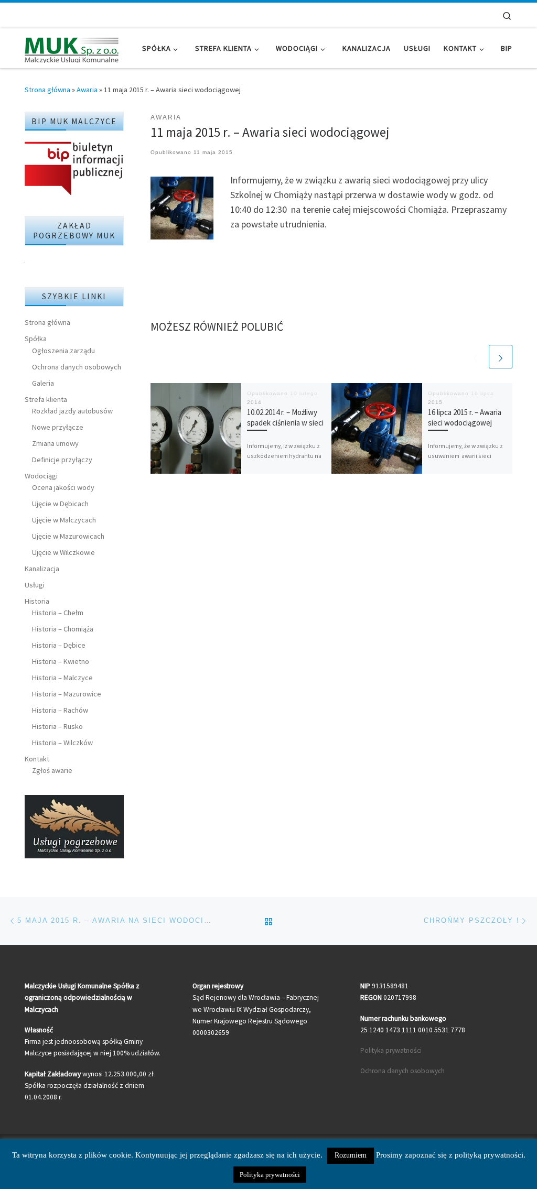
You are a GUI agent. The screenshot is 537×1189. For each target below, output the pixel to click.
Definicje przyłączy (62, 459)
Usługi (35, 585)
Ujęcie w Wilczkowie (63, 552)
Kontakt (37, 758)
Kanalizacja (42, 568)
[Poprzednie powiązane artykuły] (475, 356)
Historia (37, 601)
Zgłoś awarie (52, 770)
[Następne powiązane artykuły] (500, 356)
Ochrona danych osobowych (76, 367)
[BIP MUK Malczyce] (74, 169)
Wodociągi (41, 476)
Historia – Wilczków (62, 742)
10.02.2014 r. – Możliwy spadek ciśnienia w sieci (285, 417)
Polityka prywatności (391, 1050)
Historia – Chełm (57, 612)
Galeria (43, 383)
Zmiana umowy (55, 443)
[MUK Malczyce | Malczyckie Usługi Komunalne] (72, 48)
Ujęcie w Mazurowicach (68, 536)
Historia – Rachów (60, 710)
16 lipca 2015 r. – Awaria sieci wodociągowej (464, 417)
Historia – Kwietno (60, 661)
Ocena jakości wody (63, 487)
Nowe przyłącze (57, 427)
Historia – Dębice (58, 645)
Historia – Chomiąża (62, 629)
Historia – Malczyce (62, 677)
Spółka (36, 338)
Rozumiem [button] (351, 1155)
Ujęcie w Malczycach (64, 520)
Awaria (87, 89)
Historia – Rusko (57, 726)
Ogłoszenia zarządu (63, 350)
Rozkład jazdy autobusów (72, 411)
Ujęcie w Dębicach (60, 503)
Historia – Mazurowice (66, 694)
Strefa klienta (46, 399)
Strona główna (47, 89)
